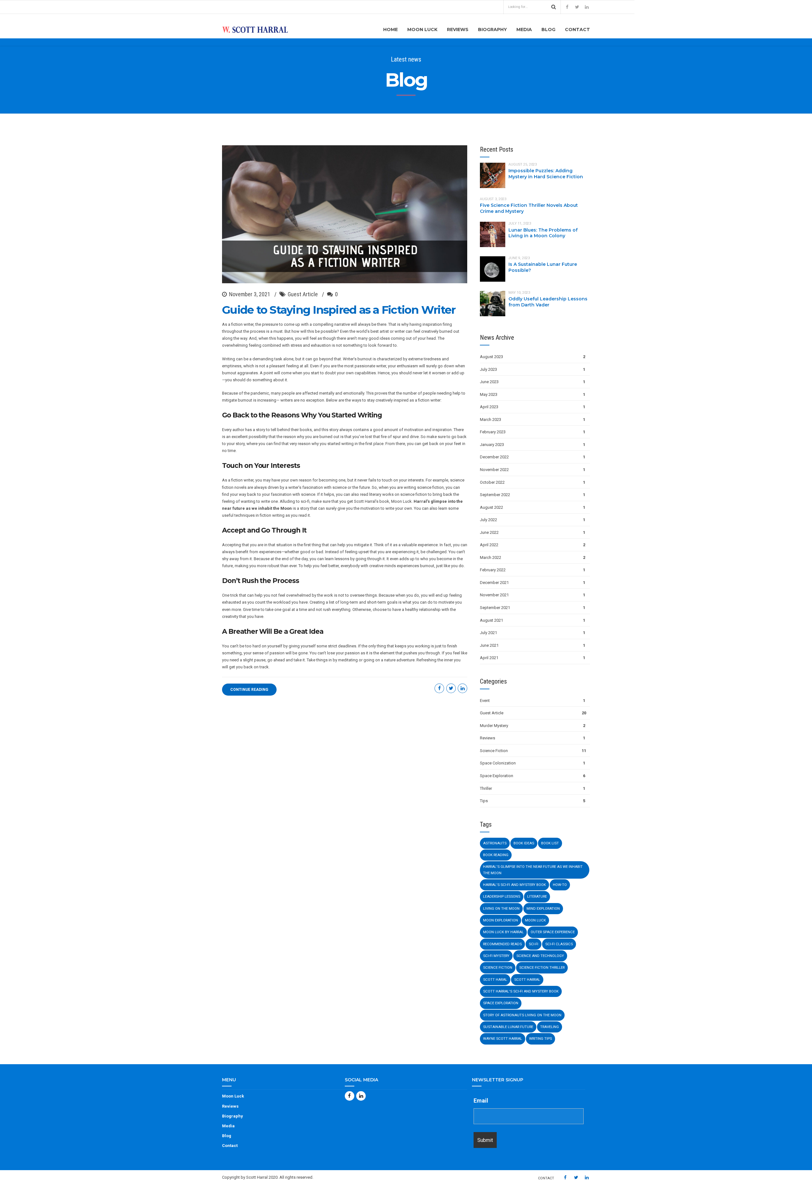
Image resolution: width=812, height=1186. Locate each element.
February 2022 (493, 569)
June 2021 (489, 645)
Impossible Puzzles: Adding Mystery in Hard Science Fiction (545, 174)
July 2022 (488, 519)
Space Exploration (496, 775)
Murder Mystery (494, 725)
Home (390, 29)
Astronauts (495, 843)
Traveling (549, 1027)
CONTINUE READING (249, 689)
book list (550, 843)
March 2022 (490, 557)
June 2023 (489, 381)
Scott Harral (527, 979)
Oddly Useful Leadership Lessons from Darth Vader (547, 302)
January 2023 (492, 444)
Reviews (457, 29)
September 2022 (495, 494)
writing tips (540, 1038)
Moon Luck (422, 29)
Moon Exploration (500, 920)
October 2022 (492, 482)
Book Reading (495, 855)
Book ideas (524, 843)
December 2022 (494, 457)
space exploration (500, 1003)
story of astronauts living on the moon (522, 1015)
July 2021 (488, 632)
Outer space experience (553, 932)
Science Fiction (494, 750)
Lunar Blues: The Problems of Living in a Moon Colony (543, 233)
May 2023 (488, 394)
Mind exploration (543, 908)
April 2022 (489, 544)
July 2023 (488, 369)
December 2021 (494, 582)
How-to (560, 884)
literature (537, 896)
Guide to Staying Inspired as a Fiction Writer (338, 310)
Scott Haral (495, 979)
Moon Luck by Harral (503, 932)
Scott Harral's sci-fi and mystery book (521, 991)
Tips (484, 800)
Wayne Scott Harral (502, 1038)
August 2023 (491, 356)
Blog (548, 29)
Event (485, 700)
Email (481, 1100)
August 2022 (491, 507)
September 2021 (495, 607)
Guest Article (303, 294)
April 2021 (489, 657)
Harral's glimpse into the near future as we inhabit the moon (533, 869)
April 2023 (489, 406)
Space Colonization (498, 763)
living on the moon (501, 908)
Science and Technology (540, 955)
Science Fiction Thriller (542, 967)
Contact (577, 29)
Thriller (486, 788)
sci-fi (533, 944)
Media (524, 29)
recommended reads (502, 944)
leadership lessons (501, 896)
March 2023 (490, 419)
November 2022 (494, 469)
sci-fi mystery (496, 955)
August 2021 (491, 620)
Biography (492, 29)
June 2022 (489, 532)
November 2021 (494, 595)
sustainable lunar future (508, 1027)
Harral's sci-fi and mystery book (514, 884)
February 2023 (493, 431)
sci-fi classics (559, 944)
